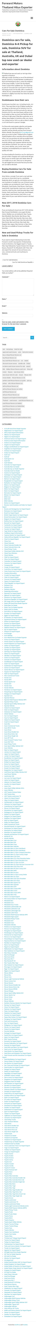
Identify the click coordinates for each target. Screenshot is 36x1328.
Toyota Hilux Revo (9, 1184)
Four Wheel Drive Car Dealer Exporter (15, 637)
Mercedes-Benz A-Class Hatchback (14, 848)
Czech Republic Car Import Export (14, 583)
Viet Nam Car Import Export (12, 1294)
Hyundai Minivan (9, 698)
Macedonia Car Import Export (13, 810)
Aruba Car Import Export (11, 453)
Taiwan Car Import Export (12, 1113)
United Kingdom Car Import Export (14, 1264)
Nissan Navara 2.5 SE (18, 377)
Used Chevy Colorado (10, 1274)
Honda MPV (8, 679)
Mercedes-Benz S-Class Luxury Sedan (15, 874)
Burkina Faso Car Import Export (13, 521)
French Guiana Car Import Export (14, 641)
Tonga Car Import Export (11, 1152)
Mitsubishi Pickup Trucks (11, 919)
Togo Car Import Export (11, 1147)
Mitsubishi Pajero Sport (11, 916)
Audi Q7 (6, 457)
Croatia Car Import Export (12, 575)
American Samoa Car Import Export (15, 438)
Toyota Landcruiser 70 (11, 1202)
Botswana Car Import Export (13, 511)
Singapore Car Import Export (13, 1079)
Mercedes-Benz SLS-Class (12, 880)
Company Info (8, 565)
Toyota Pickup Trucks (10, 1210)
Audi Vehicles (8, 463)
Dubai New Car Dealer (10, 605)
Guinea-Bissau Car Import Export (14, 669)
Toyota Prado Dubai (10, 1214)
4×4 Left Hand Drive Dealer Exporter (15, 428)
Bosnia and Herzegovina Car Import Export (17, 509)
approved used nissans (10, 352)
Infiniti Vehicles (8, 714)
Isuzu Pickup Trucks (10, 744)
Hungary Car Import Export (12, 694)
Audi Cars (7, 455)
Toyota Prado (8, 1212)
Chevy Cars (7, 541)
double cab (21, 363)
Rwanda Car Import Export (12, 1045)
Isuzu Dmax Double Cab (11, 732)
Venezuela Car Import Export (13, 1292)
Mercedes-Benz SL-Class (11, 876)
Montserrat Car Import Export (13, 935)
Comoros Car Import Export (12, 563)
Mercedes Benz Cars (10, 840)
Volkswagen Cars (9, 1296)
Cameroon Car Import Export (13, 527)
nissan (21, 375)
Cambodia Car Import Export (13, 525)
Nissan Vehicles (9, 1001)
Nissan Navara (8, 983)
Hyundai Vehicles (9, 706)
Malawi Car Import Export (12, 814)
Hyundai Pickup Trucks (11, 702)
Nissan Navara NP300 (10, 989)
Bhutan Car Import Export (12, 495)
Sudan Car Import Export (11, 1101)
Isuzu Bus (7, 724)
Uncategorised (8, 1260)
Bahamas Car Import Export (12, 477)
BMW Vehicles (8, 501)
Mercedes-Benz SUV (10, 886)
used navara (13, 400)
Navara (10, 372)
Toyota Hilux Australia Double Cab (14, 1178)
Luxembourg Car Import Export (13, 806)
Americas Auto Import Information (14, 440)
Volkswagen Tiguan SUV (11, 1304)
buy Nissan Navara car (9, 358)
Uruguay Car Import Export (12, 1270)
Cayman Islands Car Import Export (14, 535)
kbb (4, 369)
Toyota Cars (8, 1162)
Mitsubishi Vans (9, 923)
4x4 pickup (9, 349)
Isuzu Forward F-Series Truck (13, 740)
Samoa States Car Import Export (14, 1061)
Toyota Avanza (9, 1158)
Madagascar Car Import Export (13, 812)
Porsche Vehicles (9, 1031)
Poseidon (25, 1324)
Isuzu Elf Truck (8, 738)
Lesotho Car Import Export (12, 784)
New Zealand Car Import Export (13, 965)
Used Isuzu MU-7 (9, 1280)
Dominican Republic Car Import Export (15, 599)
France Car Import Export (12, 639)
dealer (26, 360)
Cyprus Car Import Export (12, 581)
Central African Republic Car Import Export (17, 537)
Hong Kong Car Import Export (13, 692)
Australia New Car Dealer (11, 467)
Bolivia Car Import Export (12, 503)
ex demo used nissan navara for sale (14, 366)
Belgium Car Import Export (12, 487)
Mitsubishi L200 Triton (11, 912)
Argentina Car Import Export (12, 449)
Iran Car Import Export (11, 716)
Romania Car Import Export (12, 1041)
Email (4, 306)
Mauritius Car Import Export (12, 832)
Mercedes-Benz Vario (10, 890)
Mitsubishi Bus (8, 900)
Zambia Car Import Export (12, 1314)
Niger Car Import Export (11, 969)
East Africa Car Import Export (13, 611)
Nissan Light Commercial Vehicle (14, 979)
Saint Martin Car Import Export (13, 1051)
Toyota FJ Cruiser (9, 1168)
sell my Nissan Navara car (10, 386)
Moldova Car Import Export (12, 927)
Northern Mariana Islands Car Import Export (17, 1003)
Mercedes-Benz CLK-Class (12, 856)
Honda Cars (7, 677)
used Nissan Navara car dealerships (13, 406)
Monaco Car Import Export (12, 929)
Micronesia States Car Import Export (15, 898)
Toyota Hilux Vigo (9, 1188)
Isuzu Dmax (7, 730)
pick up (29, 380)
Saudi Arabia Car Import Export (13, 1067)
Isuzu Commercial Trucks (12, 726)
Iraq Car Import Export (11, 718)
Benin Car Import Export (11, 491)
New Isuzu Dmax (9, 957)
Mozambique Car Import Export (13, 939)
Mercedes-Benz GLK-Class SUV (13, 866)
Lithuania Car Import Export (12, 804)
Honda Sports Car (9, 681)
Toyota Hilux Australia (11, 1176)
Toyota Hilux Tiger (10, 1186)
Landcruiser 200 (9, 776)
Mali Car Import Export (11, 820)
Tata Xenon (7, 1123)
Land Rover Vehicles (10, 774)
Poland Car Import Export (12, 1029)
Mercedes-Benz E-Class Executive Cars (16, 860)
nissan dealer (7, 377)
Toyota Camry (8, 1160)
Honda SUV (7, 684)
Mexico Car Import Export (12, 896)
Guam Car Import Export (11, 663)
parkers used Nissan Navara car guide (14, 380)
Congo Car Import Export (12, 567)
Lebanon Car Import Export (12, 782)
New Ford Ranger (9, 955)
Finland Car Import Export (12, 631)
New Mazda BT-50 (9, 961)
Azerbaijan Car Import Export (13, 475)
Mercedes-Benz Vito (10, 894)
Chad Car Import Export (11, 539)
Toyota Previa (8, 1216)
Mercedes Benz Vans (10, 844)
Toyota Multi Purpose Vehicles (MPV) (15, 1208)
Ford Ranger (8, 633)
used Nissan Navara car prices (12, 412)
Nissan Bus (7, 975)
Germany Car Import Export (12, 651)
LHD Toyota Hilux (9, 794)
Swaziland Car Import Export (13, 1105)
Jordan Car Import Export (12, 756)
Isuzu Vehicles (8, 748)
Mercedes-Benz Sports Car (12, 882)
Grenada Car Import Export (12, 659)
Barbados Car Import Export (12, 483)
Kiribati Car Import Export (12, 762)
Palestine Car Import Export (12, 1013)
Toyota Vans (8, 1228)
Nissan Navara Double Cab (12, 985)
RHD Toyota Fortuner (10, 1039)
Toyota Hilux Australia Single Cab (14, 1182)
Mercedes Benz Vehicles (11, 846)
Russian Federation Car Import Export (15, 1043)
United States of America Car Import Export (17, 1266)
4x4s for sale (18, 349)
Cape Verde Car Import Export (13, 531)
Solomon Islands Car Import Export (15, 1089)
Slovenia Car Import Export (12, 1087)
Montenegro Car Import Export (13, 933)
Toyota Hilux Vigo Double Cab (13, 1190)
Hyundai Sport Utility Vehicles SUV (14, 704)
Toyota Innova (8, 1198)
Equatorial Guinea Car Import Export (15, 619)
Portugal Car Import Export (12, 1033)
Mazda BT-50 (8, 836)
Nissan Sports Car (9, 995)
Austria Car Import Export (12, 473)
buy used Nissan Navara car (11, 360)
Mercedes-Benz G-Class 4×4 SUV (14, 862)
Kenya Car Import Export (11, 760)
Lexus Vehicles (8, 790)
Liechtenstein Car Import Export (13, 802)
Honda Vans (8, 686)
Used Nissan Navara (10, 1284)
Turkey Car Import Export (12, 1242)
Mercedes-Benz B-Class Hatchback (14, 850)
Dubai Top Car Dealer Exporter (13, 607)
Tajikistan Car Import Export (12, 1115)
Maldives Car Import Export (12, 818)
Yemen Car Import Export (12, 1312)
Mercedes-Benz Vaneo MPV (12, 888)
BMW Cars (7, 497)
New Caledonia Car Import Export (14, 951)
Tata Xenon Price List (10, 1129)
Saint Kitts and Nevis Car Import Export (16, 1047)
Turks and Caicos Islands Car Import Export (17, 1246)
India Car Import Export (11, 710)
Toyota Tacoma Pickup (11, 1224)
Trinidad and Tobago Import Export (15, 1238)
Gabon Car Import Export (12, 645)
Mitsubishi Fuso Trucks (11, 904)
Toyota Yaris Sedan (10, 1234)
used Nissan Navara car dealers (12, 403)
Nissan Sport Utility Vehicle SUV (14, 993)
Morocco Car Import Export (12, 937)
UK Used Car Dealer (10, 1256)
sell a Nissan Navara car (15, 383)
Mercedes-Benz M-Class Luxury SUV (15, 868)
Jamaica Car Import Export (12, 752)
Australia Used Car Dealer (12, 471)
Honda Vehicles (9, 688)
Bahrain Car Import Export (12, 479)
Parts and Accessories (11, 1021)
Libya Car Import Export (11, 800)
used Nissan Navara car (26, 400)
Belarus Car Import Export (12, 485)
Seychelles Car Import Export (13, 1073)
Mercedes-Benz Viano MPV (12, 892)
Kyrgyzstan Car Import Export (13, 770)
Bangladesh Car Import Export (13, 481)
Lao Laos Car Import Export (12, 778)
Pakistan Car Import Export (12, 1009)
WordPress (17, 1324)
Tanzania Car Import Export (12, 1117)
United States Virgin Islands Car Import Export (18, 1268)
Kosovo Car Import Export (12, 766)
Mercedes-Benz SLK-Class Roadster (15, 878)
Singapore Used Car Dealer (12, 1081)
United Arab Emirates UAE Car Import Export (17, 1262)
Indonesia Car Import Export (12, 712)
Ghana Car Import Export (11, 653)
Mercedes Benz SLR (10, 842)
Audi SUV (7, 461)
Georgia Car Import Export (12, 649)
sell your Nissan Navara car (11, 395)
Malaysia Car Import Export (12, 816)
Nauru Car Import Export (11, 945)
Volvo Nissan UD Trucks (11, 1308)
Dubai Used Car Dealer (11, 609)
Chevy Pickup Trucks (10, 549)
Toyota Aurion (8, 1154)
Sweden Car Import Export (12, 1107)
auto (19, 352)
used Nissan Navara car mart (11, 409)
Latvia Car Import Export (11, 780)
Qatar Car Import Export (11, 1037)
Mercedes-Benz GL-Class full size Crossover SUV (19, 864)
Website (4, 313)
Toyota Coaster (9, 1164)
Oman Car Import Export (11, 1007)
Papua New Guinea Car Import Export (15, 1017)
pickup (5, 383)
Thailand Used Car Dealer (12, 1143)
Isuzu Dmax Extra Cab (10, 734)
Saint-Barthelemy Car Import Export (15, 1059)
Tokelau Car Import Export (12, 1149)
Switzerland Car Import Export (13, 1109)
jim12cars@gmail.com (26, 132)
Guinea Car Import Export (12, 667)
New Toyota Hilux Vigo (11, 963)
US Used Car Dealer (10, 1272)
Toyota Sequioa (9, 1220)
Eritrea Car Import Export (12, 621)
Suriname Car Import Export (12, 1103)
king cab (29, 369)
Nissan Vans (8, 999)
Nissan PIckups (8, 991)
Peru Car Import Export (11, 1023)
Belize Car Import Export (11, 489)
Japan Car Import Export (11, 754)
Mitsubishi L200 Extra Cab (12, 908)
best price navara (28, 352)
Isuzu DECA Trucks (10, 728)
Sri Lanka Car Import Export (12, 1099)
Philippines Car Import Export (13, 1025)
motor (5, 372)
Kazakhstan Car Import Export (13, 758)
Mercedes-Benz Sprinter (11, 884)
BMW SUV (7, 499)
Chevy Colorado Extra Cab (12, 547)
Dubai (28, 363)
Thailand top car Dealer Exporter (14, 1141)
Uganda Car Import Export (12, 1250)
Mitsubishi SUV (8, 921)
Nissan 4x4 (27, 375)
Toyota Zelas (8, 1236)
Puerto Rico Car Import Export (13, 1035)
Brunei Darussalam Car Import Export (15, 517)
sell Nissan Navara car (9, 392)
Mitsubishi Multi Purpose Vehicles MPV (16, 914)
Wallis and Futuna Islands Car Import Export (17, 1310)
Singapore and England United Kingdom (15, 397)
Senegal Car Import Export (12, 1069)
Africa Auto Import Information (13, 432)
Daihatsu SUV (8, 587)
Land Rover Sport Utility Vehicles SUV (15, 772)
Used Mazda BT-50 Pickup (12, 1282)
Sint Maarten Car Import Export (13, 1083)
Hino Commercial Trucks (11, 675)
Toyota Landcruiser (10, 1200)
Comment (5, 277)
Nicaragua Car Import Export (13, 967)
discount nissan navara (10, 363)
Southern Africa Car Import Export (14, 1095)
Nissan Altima (8, 973)
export (28, 366)
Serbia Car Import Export (11, 1071)
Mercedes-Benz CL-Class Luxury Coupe (16, 854)
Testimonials (8, 1133)
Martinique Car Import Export (13, 828)
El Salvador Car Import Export (13, 617)
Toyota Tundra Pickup (11, 1226)
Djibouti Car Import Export (12, 595)
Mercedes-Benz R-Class (11, 872)
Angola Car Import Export (12, 444)
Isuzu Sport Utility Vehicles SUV (13, 746)
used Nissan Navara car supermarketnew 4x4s (17, 417)
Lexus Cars (7, 786)
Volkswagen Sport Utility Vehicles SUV (15, 1302)
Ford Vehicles (8, 635)
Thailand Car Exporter (11, 1137)
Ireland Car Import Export (12, 720)
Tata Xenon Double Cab (11, 1125)
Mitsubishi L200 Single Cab (12, 910)
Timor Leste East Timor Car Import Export (17, 1145)
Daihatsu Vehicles (9, 589)
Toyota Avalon (8, 1156)
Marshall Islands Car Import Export (14, 826)
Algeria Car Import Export (12, 436)
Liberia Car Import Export (12, 798)
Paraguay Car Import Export (12, 1019)
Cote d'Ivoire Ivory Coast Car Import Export (17, 571)
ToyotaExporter (18, 33)
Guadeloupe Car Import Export (13, 661)
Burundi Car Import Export (12, 523)
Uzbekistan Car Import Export (13, 1288)
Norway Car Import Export (12, 1005)
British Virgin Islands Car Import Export (16, 515)
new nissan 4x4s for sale (10, 375)
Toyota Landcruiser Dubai (12, 1204)
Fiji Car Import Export (10, 629)
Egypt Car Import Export (11, 615)
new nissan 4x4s (19, 372)
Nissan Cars (7, 977)
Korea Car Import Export (11, 764)
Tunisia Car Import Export (12, 1240)
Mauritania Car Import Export (13, 830)
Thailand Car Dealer (10, 1135)
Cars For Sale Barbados (10, 260)
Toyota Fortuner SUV (10, 1170)
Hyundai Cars (8, 696)
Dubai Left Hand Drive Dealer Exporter (15, 603)
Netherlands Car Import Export (13, 949)
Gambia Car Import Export (12, 647)
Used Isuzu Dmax (9, 1278)
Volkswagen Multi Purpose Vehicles (15, 1298)
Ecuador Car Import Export (12, 613)
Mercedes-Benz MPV (10, 870)
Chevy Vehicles (8, 555)
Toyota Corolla (8, 1166)
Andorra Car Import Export (12, 442)
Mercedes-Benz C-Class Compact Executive (17, 852)
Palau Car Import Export (11, 1011)
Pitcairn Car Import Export (12, 1027)
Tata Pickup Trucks (10, 1119)
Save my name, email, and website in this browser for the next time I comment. (15, 323)
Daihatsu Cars (8, 585)
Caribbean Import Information (13, 533)
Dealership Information (11, 591)
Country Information (10, 573)
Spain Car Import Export (11, 1097)
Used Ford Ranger (9, 1276)
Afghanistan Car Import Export (13, 430)
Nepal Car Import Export (11, 947)
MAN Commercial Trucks (11, 824)
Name (4, 299)
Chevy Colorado (9, 543)
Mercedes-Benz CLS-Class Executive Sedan (17, 858)
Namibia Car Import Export (12, 943)
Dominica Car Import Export (12, 597)
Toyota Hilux (8, 1174)
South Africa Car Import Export (13, 1093)
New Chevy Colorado (10, 953)
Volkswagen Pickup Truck (12, 1300)
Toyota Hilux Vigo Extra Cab (12, 1192)
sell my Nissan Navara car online (12, 389)
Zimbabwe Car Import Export (13, 1316)
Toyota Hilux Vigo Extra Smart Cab (14, 1194)
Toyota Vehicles (9, 1230)
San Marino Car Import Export (13, 1063)
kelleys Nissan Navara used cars (16, 369)
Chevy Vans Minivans (10, 553)
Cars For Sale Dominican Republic (22, 262)
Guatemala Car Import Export (13, 665)
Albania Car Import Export (12, 434)
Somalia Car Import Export (12, 1091)
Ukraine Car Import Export (12, 1258)
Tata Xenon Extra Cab (10, 1127)
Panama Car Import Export (12, 1015)
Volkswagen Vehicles (10, 1306)
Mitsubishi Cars (9, 902)
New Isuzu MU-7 (9, 959)
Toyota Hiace (8, 1172)
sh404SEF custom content (12, 1075)
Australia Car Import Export (12, 465)
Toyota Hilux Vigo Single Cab (13, 1196)
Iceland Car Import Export (12, 708)
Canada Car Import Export (12, 529)
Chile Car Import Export (11, 557)
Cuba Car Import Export (11, 577)
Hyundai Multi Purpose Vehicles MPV (15, 700)
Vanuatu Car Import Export (12, 1290)
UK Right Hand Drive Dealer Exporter (15, 1252)
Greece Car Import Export (12, 657)
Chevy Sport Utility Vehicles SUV (14, 551)
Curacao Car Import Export (12, 579)
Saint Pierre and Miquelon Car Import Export (17, 1053)
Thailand (5, 400)
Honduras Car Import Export (13, 690)
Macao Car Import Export (12, 808)
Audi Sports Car (9, 459)
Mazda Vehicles (9, 838)
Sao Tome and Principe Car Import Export (16, 1065)
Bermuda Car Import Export (12, 493)
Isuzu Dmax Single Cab (11, 736)
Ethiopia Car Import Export (12, 625)
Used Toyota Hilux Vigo (11, 1286)
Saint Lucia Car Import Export (13, 1049)
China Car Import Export (11, 559)
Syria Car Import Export (11, 1111)
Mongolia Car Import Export (12, 931)
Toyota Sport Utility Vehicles (13, 1222)
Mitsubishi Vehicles (10, 925)
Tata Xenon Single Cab (11, 1131)
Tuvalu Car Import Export (12, 1248)
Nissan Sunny (8, 997)
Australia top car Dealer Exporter (14, 469)
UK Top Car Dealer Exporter (12, 1254)
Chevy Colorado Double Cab (12, 545)
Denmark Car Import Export (12, 593)
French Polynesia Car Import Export (15, 643)
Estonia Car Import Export (12, 623)
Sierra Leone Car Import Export (13, 1077)
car (22, 360)
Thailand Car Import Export (12, 1139)
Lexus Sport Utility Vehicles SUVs (14, 788)
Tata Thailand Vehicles (11, 1121)
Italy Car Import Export (11, 750)
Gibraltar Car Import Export (12, 655)
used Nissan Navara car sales (11, 414)
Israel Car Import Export (11, 722)
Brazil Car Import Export (11, 513)
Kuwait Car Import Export (12, 768)
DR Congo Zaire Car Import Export (14, 601)
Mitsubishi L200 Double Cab (12, 906)
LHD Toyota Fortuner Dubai (12, 792)
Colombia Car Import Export (12, 561)
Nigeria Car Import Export (12, 971)
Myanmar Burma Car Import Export (15, 941)
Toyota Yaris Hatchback (11, 1232)
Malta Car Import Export (11, 822)
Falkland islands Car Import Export (14, 627)
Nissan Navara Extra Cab (11, 987)
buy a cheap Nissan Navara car (12, 355)
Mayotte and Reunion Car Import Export (16, 834)
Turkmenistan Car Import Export (14, 1244)
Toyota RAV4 (8, 1218)
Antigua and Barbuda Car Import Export (16, 446)
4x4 (4, 349)
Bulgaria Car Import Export (12, 519)
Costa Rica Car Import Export (13, 569)
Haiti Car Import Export (11, 673)
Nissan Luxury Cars (10, 981)
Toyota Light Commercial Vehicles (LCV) (16, 1206)
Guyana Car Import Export (12, 671)
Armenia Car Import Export (12, 451)
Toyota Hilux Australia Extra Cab (14, 1180)
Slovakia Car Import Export (12, 1085)
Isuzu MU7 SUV (9, 742)
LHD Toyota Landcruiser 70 (12, 796)
